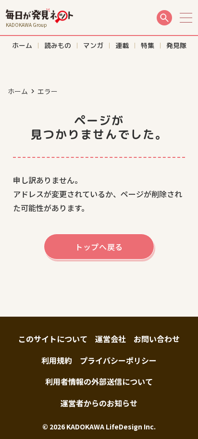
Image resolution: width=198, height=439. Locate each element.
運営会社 (110, 338)
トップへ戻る (99, 246)
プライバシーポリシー (118, 360)
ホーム (18, 91)
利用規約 (56, 360)
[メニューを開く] (186, 18)
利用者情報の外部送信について (99, 381)
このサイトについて (52, 338)
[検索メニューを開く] (164, 17)
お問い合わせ (157, 338)
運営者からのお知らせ (99, 403)
